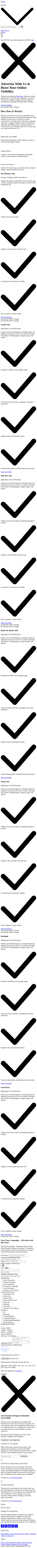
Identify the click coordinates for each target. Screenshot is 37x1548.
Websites (4, 1310)
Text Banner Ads (8, 1294)
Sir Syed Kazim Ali (15, 1478)
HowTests (19, 96)
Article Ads (7, 1296)
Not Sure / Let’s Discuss (11, 1290)
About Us (16, 1534)
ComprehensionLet (9, 1318)
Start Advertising (6, 105)
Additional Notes (6, 1343)
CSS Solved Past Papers (13, 1542)
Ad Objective (5, 1278)
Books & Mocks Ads (10, 1300)
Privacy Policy (25, 1534)
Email (3, 1261)
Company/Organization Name (10, 1257)
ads (15, 168)
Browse (16, 1355)
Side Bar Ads (7, 1298)
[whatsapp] (16, 1527)
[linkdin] (9, 1527)
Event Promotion (8, 1288)
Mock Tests (9, 1534)
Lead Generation (8, 1284)
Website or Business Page (9, 1274)
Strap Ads (6, 1302)
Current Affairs (6, 1544)
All (4, 1312)
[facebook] (2, 1527)
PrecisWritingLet (8, 1316)
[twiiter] (6, 1527)
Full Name (5, 1255)
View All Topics (22, 1544)
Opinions (14, 1544)
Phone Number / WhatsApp (10, 1263)
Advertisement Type (8, 1292)
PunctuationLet (8, 1322)
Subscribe (24, 1456)
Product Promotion (9, 1282)
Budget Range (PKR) (8, 1324)
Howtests (6, 1314)
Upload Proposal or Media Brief (11, 1345)
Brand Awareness (9, 1280)
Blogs (3, 1542)
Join (32, 40)
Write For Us (5, 30)
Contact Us (18, 1371)
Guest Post (6, 1306)
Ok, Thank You (14, 1440)
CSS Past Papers (26, 1542)
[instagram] (13, 1527)
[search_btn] (22, 27)
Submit (4, 1374)
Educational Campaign (10, 1286)
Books (3, 1534)
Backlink (6, 1304)
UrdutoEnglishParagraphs (11, 1320)
